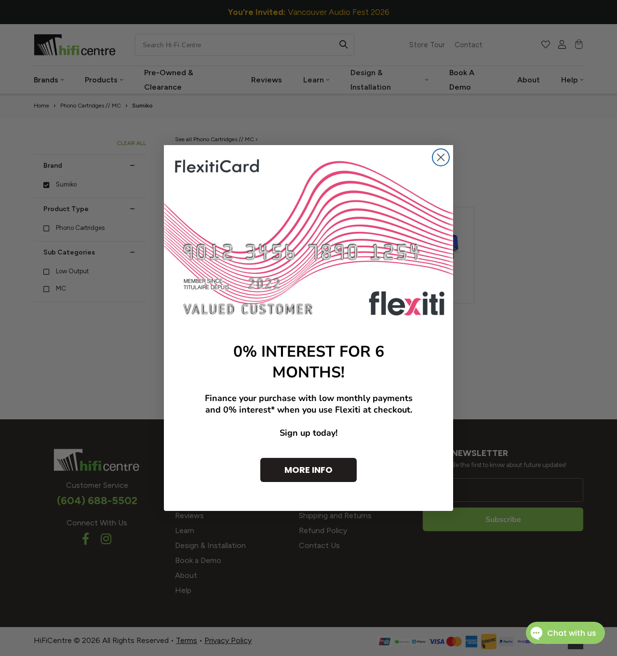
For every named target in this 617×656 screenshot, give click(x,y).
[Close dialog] (440, 157)
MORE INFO (308, 470)
